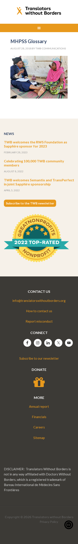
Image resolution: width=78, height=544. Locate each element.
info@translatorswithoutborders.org (39, 301)
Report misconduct (39, 321)
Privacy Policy (49, 522)
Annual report (39, 406)
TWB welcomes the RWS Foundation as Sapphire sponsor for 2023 (35, 144)
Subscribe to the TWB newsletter (30, 203)
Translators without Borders (39, 10)
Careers (39, 427)
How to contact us (39, 311)
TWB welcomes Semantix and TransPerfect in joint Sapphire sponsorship (39, 182)
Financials (39, 417)
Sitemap (39, 438)
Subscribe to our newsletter (39, 358)
